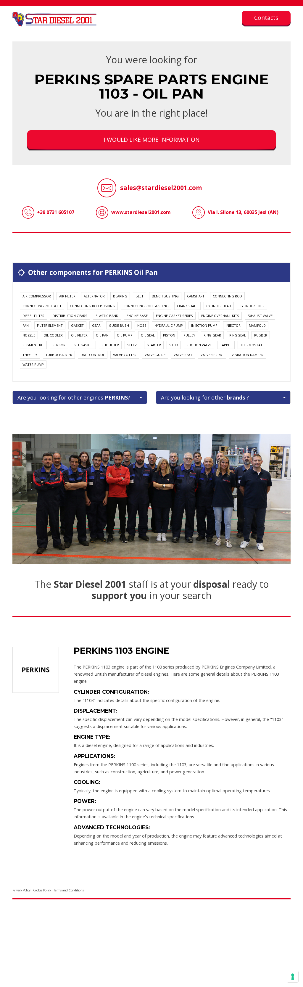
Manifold (257, 325)
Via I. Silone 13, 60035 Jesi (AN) (243, 212)
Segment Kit (33, 345)
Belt (140, 296)
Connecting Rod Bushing (92, 306)
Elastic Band (107, 315)
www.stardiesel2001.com (141, 212)
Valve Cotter (124, 354)
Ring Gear (212, 335)
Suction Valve (199, 345)
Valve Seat (183, 354)
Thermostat (251, 345)
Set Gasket (83, 345)
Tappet (226, 345)
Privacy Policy (21, 890)
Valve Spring (212, 354)
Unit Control (92, 354)
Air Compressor (36, 296)
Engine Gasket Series (174, 315)
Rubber (260, 335)
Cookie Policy (42, 890)
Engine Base (137, 315)
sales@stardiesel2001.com (161, 187)
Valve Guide (155, 354)
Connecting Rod (227, 296)
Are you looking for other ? (205, 397)
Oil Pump (125, 335)
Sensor (58, 345)
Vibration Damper (247, 354)
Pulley (189, 335)
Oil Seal (148, 335)
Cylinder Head (218, 306)
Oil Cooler (53, 335)
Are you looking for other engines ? (73, 397)
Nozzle (28, 335)
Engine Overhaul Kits (220, 315)
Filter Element (50, 325)
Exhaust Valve (260, 315)
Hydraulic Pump (168, 325)
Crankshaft (187, 306)
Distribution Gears (70, 315)
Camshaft (195, 296)
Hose (141, 325)
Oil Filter (79, 335)
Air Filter (67, 296)
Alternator (94, 296)
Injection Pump (204, 325)
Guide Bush (119, 325)
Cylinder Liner (252, 306)
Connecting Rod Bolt (42, 306)
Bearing (120, 296)
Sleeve (132, 345)
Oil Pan (102, 335)
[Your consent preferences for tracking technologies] (292, 976)
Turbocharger (59, 354)
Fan (25, 325)
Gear (96, 325)
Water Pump (33, 364)
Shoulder (110, 345)
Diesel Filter (33, 315)
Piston (169, 335)
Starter (154, 345)
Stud (173, 345)
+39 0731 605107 (55, 212)
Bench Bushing (165, 296)
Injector (233, 325)
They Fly (29, 354)
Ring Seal (237, 335)
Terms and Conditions (69, 890)
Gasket (77, 325)
